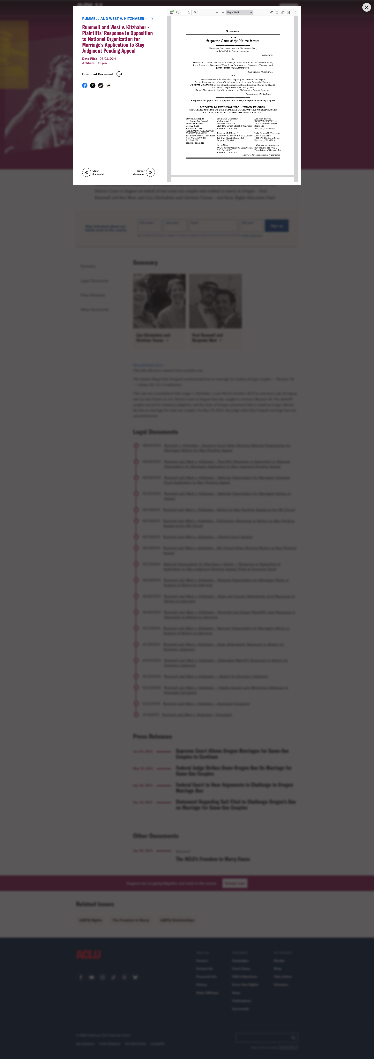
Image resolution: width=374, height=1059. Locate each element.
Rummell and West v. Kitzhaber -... (115, 18)
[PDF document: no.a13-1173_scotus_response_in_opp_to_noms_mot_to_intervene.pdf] (232, 95)
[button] (100, 86)
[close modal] (367, 7)
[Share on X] (92, 87)
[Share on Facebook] (84, 87)
